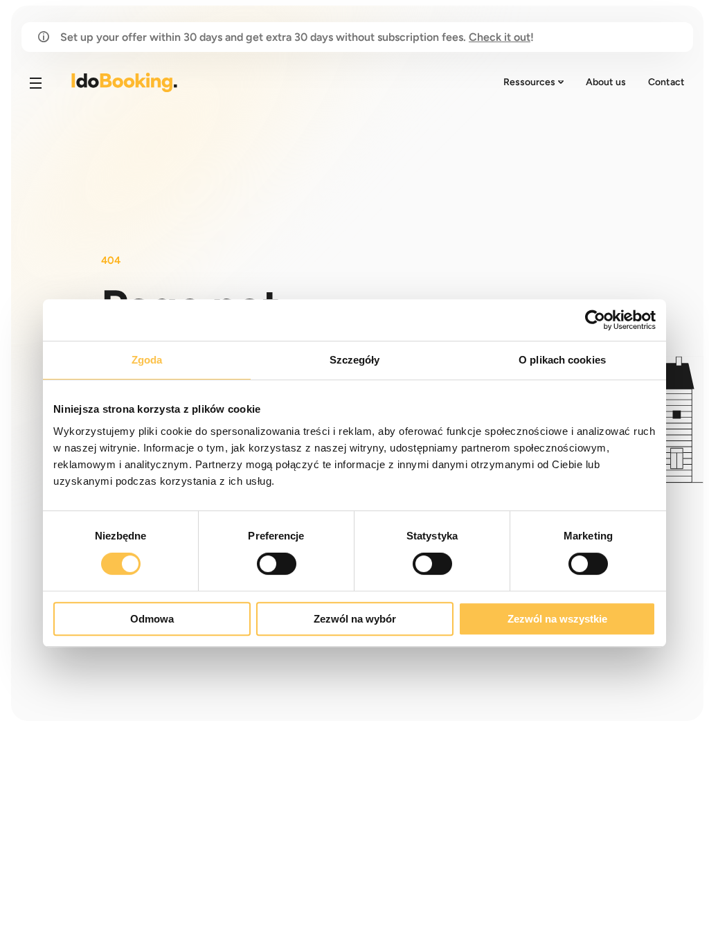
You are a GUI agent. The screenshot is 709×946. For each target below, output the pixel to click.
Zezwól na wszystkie (557, 619)
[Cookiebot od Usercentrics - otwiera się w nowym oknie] (595, 320)
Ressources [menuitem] (529, 82)
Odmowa (152, 619)
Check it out (499, 37)
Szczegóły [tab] (355, 360)
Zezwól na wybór (355, 619)
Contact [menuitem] (666, 82)
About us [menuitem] (606, 82)
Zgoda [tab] (147, 360)
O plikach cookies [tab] (562, 360)
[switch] (276, 564)
